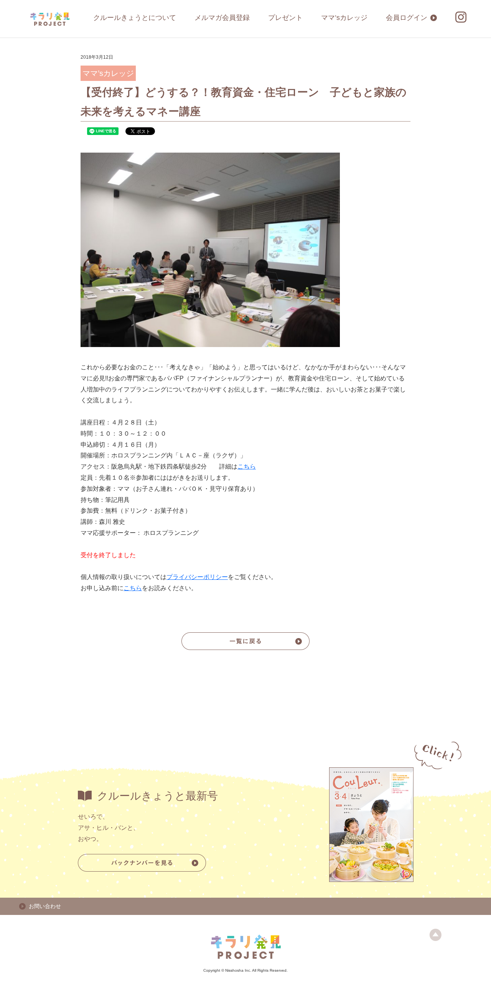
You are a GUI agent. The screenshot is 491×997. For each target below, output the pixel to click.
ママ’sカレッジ (344, 17)
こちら (246, 466)
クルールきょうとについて (134, 17)
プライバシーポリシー (197, 577)
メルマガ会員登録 (222, 17)
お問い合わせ (45, 906)
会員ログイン (406, 17)
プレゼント (285, 17)
